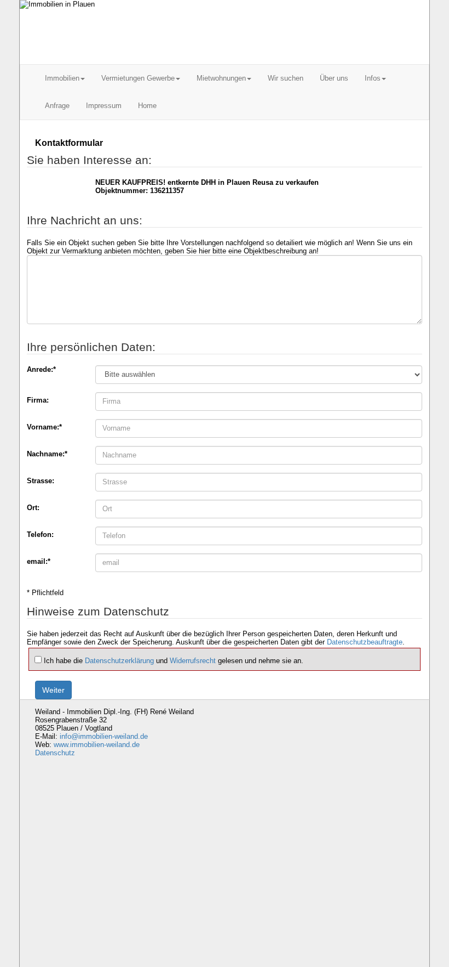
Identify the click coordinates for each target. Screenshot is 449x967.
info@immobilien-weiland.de (104, 736)
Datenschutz (55, 753)
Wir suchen (285, 78)
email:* (38, 561)
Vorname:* (44, 427)
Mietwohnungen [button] (221, 78)
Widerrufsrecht (193, 661)
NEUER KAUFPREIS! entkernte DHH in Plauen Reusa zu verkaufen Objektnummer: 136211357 (207, 186)
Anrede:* (41, 369)
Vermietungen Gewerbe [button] (138, 78)
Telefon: (40, 534)
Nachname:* (47, 454)
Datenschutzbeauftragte (364, 642)
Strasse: (40, 481)
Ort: (33, 508)
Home (147, 105)
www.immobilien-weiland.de (97, 744)
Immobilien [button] (62, 78)
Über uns (334, 78)
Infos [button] (373, 78)
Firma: (38, 400)
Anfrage (57, 105)
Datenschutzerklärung (119, 661)
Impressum (104, 105)
